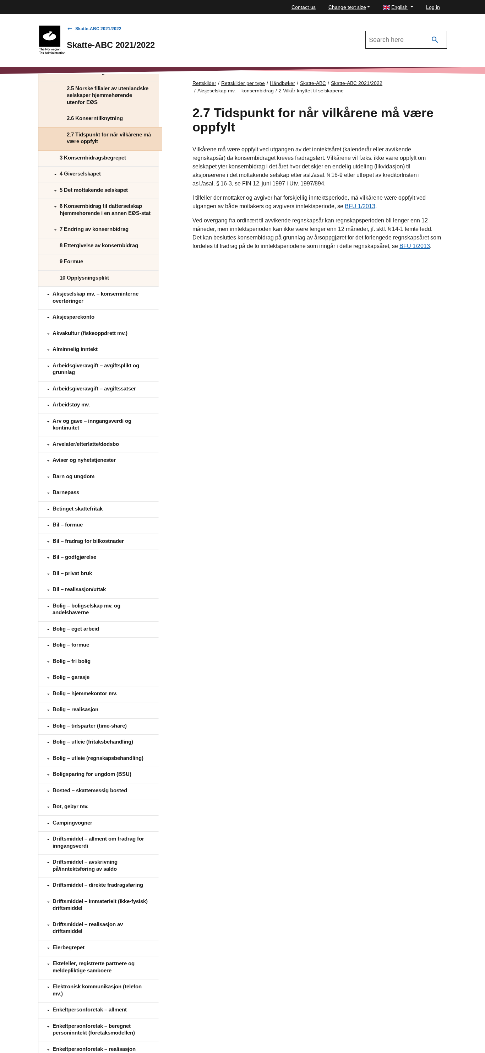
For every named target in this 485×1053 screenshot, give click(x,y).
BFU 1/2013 (360, 206)
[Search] (435, 40)
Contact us (303, 7)
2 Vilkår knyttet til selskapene (311, 90)
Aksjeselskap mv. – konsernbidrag (235, 90)
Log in (433, 7)
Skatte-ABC (313, 83)
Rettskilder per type (243, 83)
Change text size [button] (347, 7)
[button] (398, 7)
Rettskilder (204, 83)
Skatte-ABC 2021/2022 (98, 28)
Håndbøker (282, 83)
